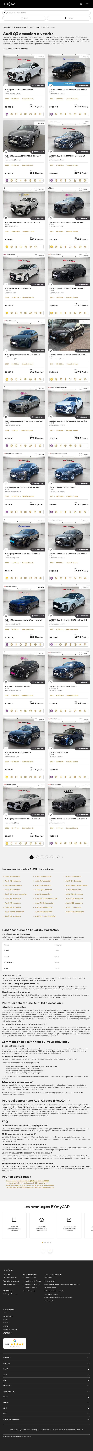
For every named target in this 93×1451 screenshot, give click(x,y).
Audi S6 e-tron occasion (76, 885)
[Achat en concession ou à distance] (14, 1225)
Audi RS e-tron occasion (45, 899)
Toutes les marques (10, 1277)
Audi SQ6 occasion (73, 899)
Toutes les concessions (11, 1281)
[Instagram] (9, 1333)
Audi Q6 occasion (42, 885)
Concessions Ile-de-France (32, 1281)
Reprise (6, 1326)
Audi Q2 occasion (12, 916)
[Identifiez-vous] (81, 4)
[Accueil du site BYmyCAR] (9, 4)
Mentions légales (50, 1287)
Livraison (6, 1323)
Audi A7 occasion (12, 903)
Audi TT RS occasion (74, 912)
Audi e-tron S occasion (44, 916)
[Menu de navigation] (87, 4)
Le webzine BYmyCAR (11, 1284)
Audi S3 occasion (72, 877)
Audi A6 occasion (12, 899)
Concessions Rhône (29, 1277)
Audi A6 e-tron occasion (15, 894)
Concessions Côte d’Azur (31, 1284)
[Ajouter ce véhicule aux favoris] (6, 86)
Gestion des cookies (51, 1294)
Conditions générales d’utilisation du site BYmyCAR (62, 1284)
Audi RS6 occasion (42, 912)
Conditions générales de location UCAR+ (58, 1297)
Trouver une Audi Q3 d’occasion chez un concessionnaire (30, 1187)
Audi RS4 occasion (42, 907)
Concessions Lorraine (30, 1287)
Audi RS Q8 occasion (43, 903)
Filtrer (70, 18)
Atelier (5, 1313)
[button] (42, 1242)
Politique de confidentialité (53, 1291)
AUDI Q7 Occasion (42, 890)
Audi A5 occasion (12, 890)
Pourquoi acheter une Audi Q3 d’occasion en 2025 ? (27, 1181)
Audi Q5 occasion (42, 881)
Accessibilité (48, 1301)
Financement (8, 1316)
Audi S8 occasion (72, 890)
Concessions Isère (29, 1291)
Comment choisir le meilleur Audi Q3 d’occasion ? (27, 1183)
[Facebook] (7, 1333)
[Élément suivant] (50, 1250)
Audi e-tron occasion (13, 912)
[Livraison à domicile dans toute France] (41, 1225)
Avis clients (48, 1277)
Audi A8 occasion (12, 907)
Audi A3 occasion (12, 881)
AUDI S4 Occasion (73, 881)
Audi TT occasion (72, 907)
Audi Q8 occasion (42, 894)
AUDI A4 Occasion (12, 885)
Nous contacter (49, 1281)
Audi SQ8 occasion (73, 903)
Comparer (41, 56)
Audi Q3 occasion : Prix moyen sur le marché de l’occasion (30, 1185)
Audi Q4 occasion (42, 877)
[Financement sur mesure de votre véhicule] (69, 1225)
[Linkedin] (4, 1333)
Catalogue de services (10, 1294)
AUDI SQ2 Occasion (73, 894)
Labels (5, 1319)
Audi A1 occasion (11, 877)
